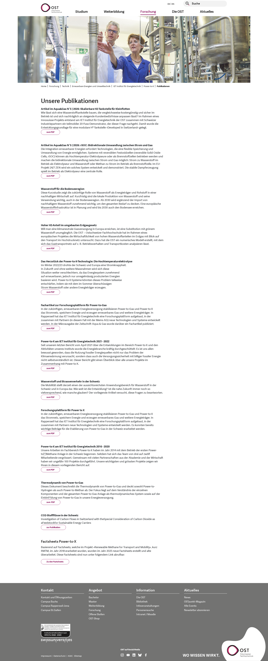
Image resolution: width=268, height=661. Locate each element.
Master (93, 601)
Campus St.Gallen (51, 610)
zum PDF (50, 132)
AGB (70, 656)
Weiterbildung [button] (114, 11)
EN (173, 4)
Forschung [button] (148, 11)
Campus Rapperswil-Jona (55, 606)
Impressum (46, 656)
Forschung (54, 86)
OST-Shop (94, 618)
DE (169, 4)
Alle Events (190, 606)
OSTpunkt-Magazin (194, 601)
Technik (65, 86)
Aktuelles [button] (207, 11)
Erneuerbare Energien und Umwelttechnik (91, 86)
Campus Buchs (49, 601)
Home (43, 86)
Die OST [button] (178, 11)
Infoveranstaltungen (147, 606)
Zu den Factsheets (55, 561)
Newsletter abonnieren (197, 610)
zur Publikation (53, 527)
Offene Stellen (97, 614)
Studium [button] (81, 11)
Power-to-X (149, 86)
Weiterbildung (96, 606)
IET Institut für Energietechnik (127, 86)
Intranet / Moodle (146, 614)
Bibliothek (142, 601)
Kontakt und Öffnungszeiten (56, 597)
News (187, 597)
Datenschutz (59, 656)
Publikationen (163, 86)
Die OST (140, 597)
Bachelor (94, 597)
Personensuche (145, 610)
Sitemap (78, 656)
